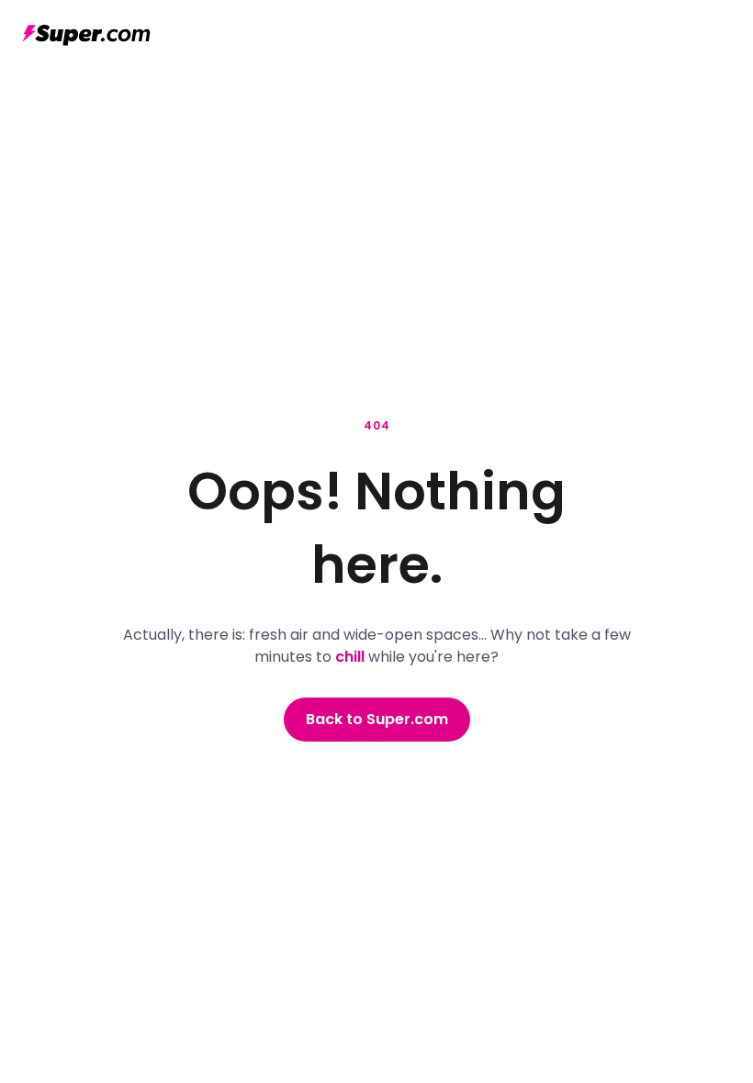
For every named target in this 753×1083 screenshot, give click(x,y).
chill (350, 656)
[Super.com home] (86, 35)
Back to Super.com (377, 719)
